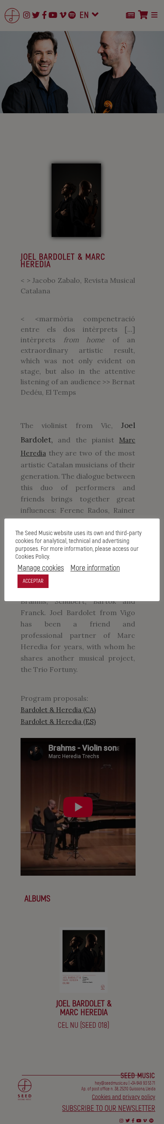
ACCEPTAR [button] (33, 581)
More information (95, 568)
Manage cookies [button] (40, 568)
